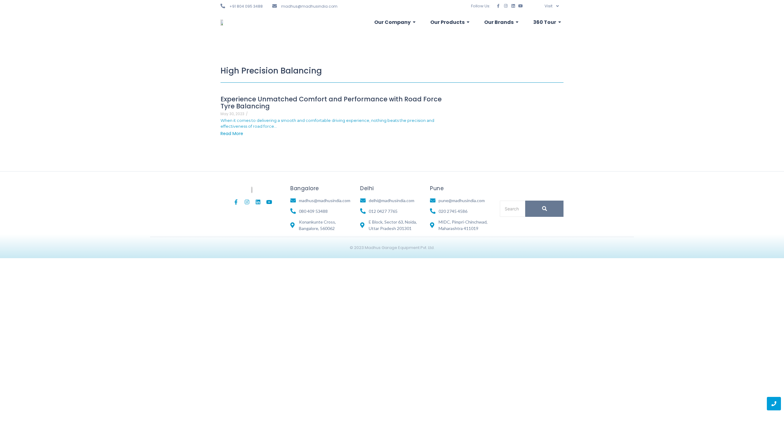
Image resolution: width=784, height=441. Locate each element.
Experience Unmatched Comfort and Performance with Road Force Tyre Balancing (331, 103)
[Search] (544, 209)
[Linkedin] (513, 6)
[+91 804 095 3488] (223, 6)
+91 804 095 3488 (246, 6)
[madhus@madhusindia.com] (274, 6)
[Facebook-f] (498, 6)
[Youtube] (520, 6)
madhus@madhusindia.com (309, 6)
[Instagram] (506, 6)
